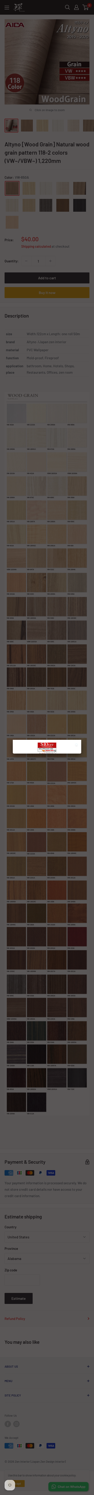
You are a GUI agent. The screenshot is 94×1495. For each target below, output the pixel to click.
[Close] (77, 745)
